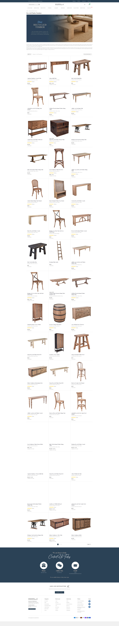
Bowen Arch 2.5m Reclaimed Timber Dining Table (34, 505)
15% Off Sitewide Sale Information (81, 611)
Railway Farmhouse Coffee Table (55, 535)
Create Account (58, 604)
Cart (56, 605)
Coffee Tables (46, 607)
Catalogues (68, 610)
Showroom (68, 607)
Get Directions (40, 1)
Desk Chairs (46, 608)
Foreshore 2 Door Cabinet (54, 354)
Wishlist (56, 610)
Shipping (67, 602)
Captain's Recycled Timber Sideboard (34, 139)
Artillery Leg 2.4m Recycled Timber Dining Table (78, 263)
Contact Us (68, 608)
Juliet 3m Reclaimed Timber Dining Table (35, 169)
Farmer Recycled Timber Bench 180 (56, 383)
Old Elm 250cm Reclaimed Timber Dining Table (57, 109)
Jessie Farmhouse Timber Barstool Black (35, 444)
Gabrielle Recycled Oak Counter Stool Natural (78, 414)
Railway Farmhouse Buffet (76, 535)
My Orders (57, 607)
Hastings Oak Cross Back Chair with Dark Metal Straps (35, 294)
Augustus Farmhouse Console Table (34, 78)
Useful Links (68, 598)
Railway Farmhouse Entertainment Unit (34, 383)
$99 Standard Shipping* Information (81, 608)
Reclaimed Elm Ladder (53, 262)
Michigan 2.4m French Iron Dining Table (35, 535)
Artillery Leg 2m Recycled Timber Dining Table (79, 170)
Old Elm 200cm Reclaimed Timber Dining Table (78, 294)
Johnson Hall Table (53, 78)
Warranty (78, 609)
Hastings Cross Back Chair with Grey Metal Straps (56, 232)
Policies (78, 598)
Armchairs (46, 600)
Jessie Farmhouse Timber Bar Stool (56, 169)
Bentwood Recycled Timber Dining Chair (57, 413)
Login (56, 600)
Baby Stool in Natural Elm (76, 78)
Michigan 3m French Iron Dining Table (78, 139)
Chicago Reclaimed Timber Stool (77, 354)
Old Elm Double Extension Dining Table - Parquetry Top (57, 294)
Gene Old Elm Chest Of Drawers (77, 324)
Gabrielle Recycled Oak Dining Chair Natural (34, 109)
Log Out (56, 608)
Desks (45, 610)
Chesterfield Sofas (47, 605)
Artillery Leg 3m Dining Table (77, 108)
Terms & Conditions (80, 600)
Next (88, 544)
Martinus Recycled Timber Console (78, 444)
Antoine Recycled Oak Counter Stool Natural (78, 505)
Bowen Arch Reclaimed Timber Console (79, 231)
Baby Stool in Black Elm (32, 262)
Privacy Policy (79, 602)
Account (56, 602)
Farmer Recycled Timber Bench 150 (34, 354)
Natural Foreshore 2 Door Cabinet (34, 324)
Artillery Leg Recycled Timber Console (35, 413)
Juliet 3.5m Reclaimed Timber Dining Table (56, 445)
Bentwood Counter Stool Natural (77, 383)
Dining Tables (46, 604)
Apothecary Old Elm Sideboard (55, 504)
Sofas (45, 602)
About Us (67, 605)
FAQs (67, 600)
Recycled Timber (80, 605)
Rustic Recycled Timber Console (33, 231)
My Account (57, 598)
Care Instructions (69, 604)
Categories (46, 598)
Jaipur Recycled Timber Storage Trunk (56, 139)
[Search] (39, 4)
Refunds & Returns (80, 604)
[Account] (84, 4)
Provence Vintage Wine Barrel (55, 324)
